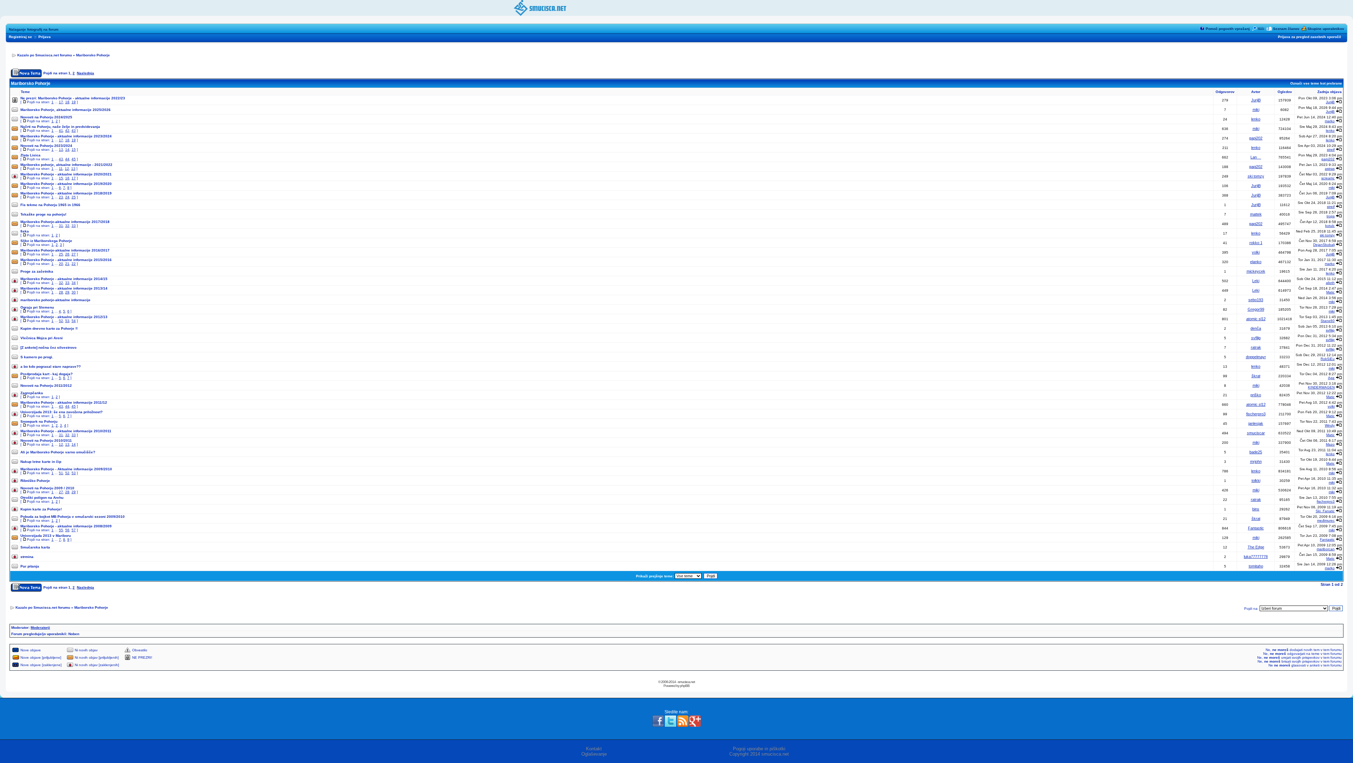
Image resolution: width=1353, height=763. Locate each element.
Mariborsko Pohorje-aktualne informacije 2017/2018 (65, 222)
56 (67, 530)
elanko (1255, 262)
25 (74, 197)
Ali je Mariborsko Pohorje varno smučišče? (57, 452)
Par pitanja (29, 566)
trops (1331, 216)
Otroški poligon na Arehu (41, 498)
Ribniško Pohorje (35, 481)
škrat (1256, 376)
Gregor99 (1256, 309)
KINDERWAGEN (1321, 387)
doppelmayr (1256, 357)
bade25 (1255, 452)
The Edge (1256, 547)
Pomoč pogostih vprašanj (1228, 29)
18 (67, 102)
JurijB (1256, 100)
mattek (1256, 214)
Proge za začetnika (36, 271)
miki (1256, 109)
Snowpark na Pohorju (38, 421)
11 (61, 168)
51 (61, 473)
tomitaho (1256, 566)
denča (1255, 328)
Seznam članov (1286, 29)
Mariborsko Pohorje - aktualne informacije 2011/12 (63, 402)
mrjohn (1256, 461)
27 (74, 254)
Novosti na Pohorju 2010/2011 (46, 440)
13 (61, 149)
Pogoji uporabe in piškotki (759, 748)
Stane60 (1328, 321)
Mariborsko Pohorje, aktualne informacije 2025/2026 (65, 110)
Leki (1255, 281)
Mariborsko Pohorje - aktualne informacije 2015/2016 (66, 260)
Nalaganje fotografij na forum (33, 29)
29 (67, 292)
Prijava (44, 37)
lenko (1255, 119)
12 (67, 168)
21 (67, 264)
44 (67, 159)
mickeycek (1256, 271)
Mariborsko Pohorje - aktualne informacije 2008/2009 (66, 526)
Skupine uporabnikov (1326, 29)
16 (67, 178)
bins (1255, 509)
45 (74, 159)
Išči (1261, 29)
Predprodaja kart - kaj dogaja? (46, 374)
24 (67, 197)
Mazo (1330, 444)
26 (67, 254)
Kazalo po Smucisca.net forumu (44, 55)
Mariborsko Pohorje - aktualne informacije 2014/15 (63, 279)
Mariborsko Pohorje (93, 55)
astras (1330, 168)
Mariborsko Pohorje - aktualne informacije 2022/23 (81, 98)
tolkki (1256, 480)
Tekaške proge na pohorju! (43, 214)
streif (1331, 149)
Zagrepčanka (31, 393)
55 (61, 530)
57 (74, 530)
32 (67, 226)
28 (61, 292)
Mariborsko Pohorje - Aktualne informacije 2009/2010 (66, 469)
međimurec (1326, 520)
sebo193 (1255, 300)
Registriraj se (20, 37)
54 (74, 321)
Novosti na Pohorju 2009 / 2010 (47, 488)
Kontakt (594, 748)
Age (1331, 378)
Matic (1330, 292)
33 (74, 226)
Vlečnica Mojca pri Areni (41, 338)
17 (61, 102)
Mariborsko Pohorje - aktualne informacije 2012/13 (63, 317)
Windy (1330, 425)
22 (74, 264)
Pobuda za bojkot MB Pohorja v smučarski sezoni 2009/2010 (72, 517)
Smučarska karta (35, 547)
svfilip (1330, 330)
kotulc (1330, 226)
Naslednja (85, 73)
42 (67, 130)
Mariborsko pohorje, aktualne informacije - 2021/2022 (66, 165)
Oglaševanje (594, 754)
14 (67, 149)
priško (1255, 395)
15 (74, 149)
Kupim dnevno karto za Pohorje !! (49, 328)
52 (61, 321)
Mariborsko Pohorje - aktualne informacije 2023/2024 (66, 136)
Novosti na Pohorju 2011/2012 (46, 385)
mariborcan (1326, 549)
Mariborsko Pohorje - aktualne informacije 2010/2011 (65, 431)
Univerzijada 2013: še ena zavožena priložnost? (61, 412)
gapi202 (1255, 138)
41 (61, 130)
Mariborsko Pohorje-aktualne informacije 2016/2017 (65, 250)
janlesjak (1255, 423)
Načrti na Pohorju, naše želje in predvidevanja (60, 127)
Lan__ (1255, 157)
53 (67, 321)
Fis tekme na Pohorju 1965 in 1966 (50, 205)
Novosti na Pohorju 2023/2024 (46, 146)
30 (74, 292)
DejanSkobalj (1324, 245)
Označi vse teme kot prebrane (1316, 83)
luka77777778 (1256, 556)
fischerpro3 (1256, 414)
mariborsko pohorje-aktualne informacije (55, 300)
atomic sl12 (1256, 319)
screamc (1328, 178)
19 (74, 102)
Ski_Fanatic (1325, 511)
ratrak (1256, 347)
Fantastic (1256, 528)
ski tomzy (1256, 176)
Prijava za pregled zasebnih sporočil (1309, 37)
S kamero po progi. (36, 357)
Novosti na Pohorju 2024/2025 (46, 117)
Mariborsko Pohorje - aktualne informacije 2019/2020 (66, 184)
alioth (1330, 283)
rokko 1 (1255, 243)
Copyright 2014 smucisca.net (759, 754)
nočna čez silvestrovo (57, 347)
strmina (26, 557)
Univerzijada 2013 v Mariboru (45, 536)
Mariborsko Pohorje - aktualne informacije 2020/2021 (66, 174)
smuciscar (1256, 433)
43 (74, 130)
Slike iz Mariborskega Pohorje (46, 241)
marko (1330, 121)
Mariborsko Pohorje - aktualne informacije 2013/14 (63, 288)
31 (61, 226)
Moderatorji (40, 627)
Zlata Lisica (30, 155)
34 (74, 283)
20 (61, 264)
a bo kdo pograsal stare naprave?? (50, 366)
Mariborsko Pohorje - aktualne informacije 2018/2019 (66, 193)
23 (61, 197)
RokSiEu (1328, 359)
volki (1256, 252)
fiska (24, 231)
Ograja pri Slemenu (37, 307)
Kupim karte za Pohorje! (41, 509)
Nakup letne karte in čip (40, 462)
